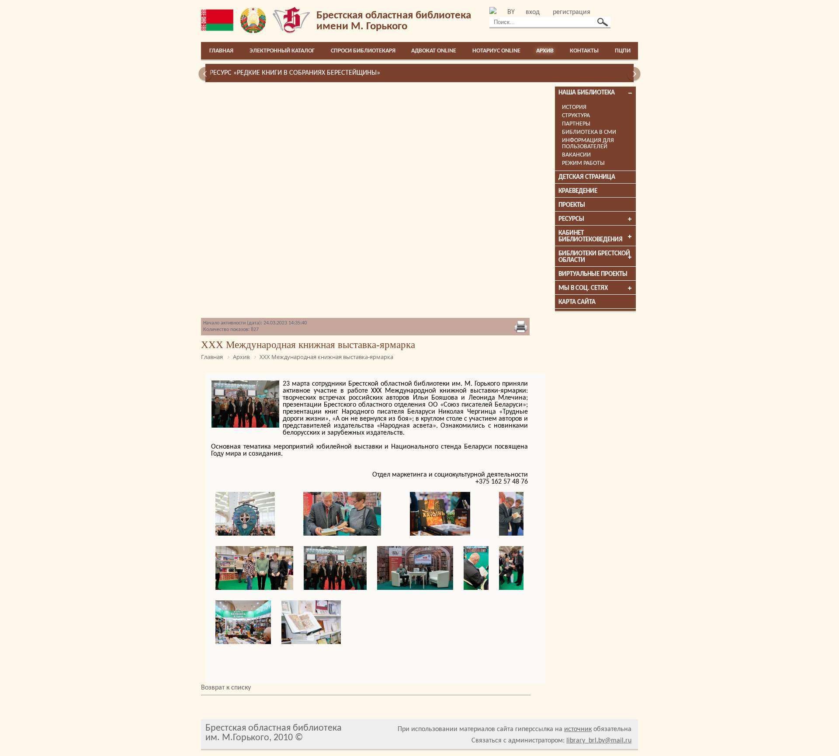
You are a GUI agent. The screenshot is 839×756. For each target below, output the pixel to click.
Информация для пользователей (588, 143)
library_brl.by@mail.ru (598, 740)
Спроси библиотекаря (363, 51)
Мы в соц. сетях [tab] (583, 288)
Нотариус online (496, 51)
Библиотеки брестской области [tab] (594, 257)
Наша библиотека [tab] (586, 93)
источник (578, 729)
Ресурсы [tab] (571, 219)
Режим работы (583, 163)
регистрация (571, 12)
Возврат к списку (226, 687)
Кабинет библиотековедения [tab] (590, 236)
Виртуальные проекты (593, 274)
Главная (221, 51)
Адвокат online (433, 51)
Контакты (584, 51)
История (574, 107)
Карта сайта (577, 302)
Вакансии (576, 155)
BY (511, 12)
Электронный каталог (282, 51)
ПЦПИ (623, 51)
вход (533, 12)
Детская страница (586, 177)
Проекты (571, 205)
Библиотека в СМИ (589, 132)
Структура (576, 115)
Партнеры (576, 124)
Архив (545, 51)
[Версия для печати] (520, 327)
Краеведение (577, 191)
